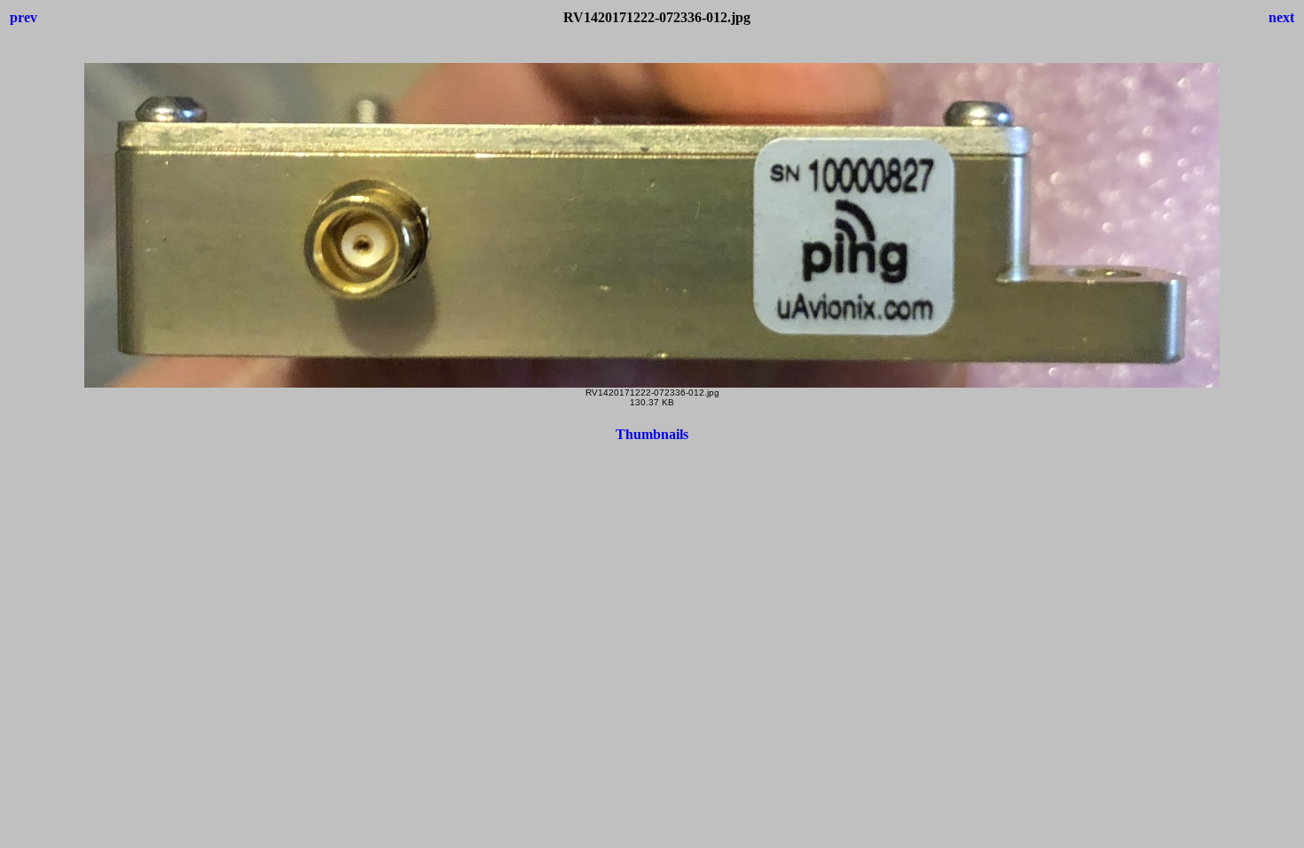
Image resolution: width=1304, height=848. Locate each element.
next (1281, 17)
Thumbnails (652, 434)
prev (23, 17)
